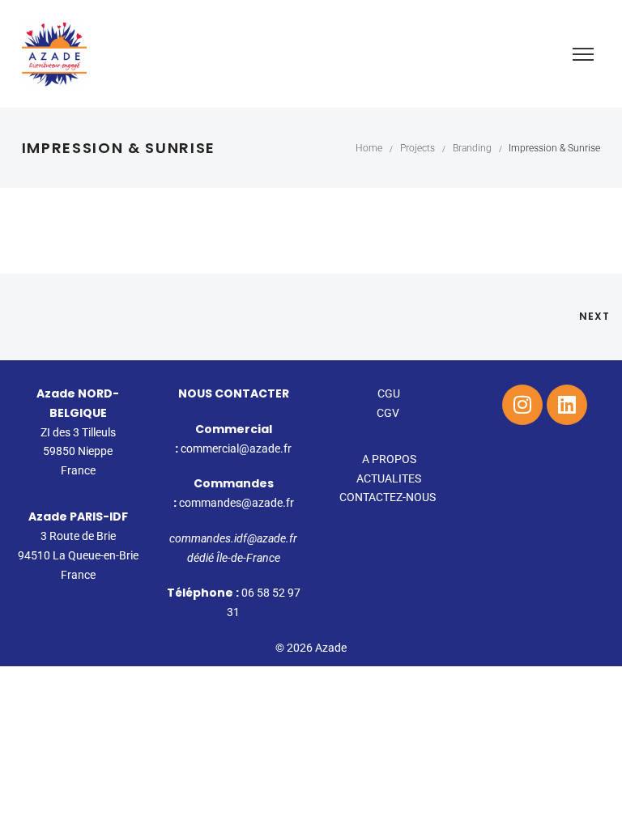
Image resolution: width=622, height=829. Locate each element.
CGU (388, 393)
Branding (472, 148)
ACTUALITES (388, 478)
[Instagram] (522, 405)
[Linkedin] (567, 405)
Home (369, 148)
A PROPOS (389, 459)
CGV (389, 412)
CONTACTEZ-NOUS (388, 497)
